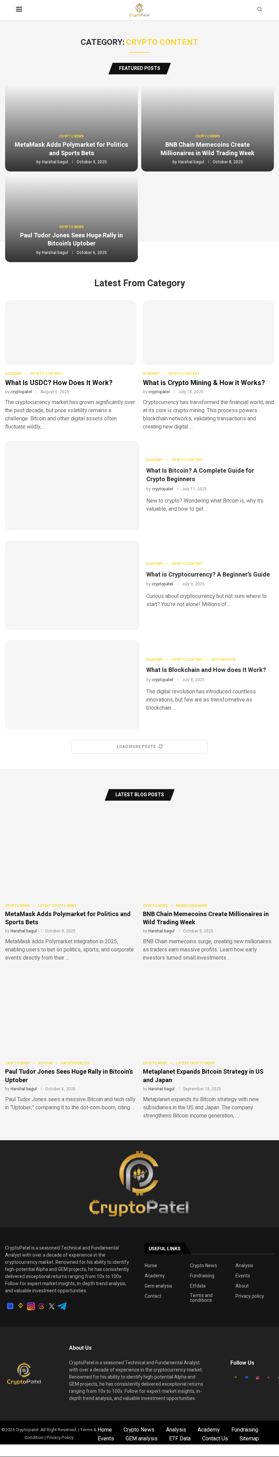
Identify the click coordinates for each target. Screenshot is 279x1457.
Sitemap (249, 1439)
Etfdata (198, 1286)
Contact (153, 1296)
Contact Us (215, 1439)
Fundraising (202, 1276)
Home (151, 1265)
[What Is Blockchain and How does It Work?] (72, 684)
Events (242, 1276)
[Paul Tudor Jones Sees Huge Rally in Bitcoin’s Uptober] (70, 1040)
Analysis (244, 1265)
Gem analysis (158, 1286)
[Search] (259, 10)
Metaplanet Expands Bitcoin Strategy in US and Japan (203, 1076)
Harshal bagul (55, 162)
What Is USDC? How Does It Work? (59, 383)
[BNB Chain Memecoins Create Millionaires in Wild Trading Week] (208, 886)
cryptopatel (21, 392)
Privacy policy (249, 1296)
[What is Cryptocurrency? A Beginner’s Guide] (72, 585)
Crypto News (203, 1265)
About (242, 1286)
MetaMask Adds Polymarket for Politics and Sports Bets (71, 149)
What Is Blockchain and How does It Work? (206, 670)
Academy (155, 1276)
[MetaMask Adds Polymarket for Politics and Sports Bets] (70, 886)
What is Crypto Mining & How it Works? (204, 383)
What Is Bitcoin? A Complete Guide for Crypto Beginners (200, 475)
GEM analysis (142, 1439)
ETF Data (180, 1439)
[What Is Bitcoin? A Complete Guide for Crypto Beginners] (72, 485)
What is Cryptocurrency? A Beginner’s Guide (208, 574)
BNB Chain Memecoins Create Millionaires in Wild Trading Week (208, 149)
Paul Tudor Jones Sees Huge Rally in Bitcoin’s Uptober (71, 239)
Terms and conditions (201, 1298)
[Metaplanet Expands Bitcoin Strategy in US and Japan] (208, 1044)
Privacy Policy (60, 1437)
